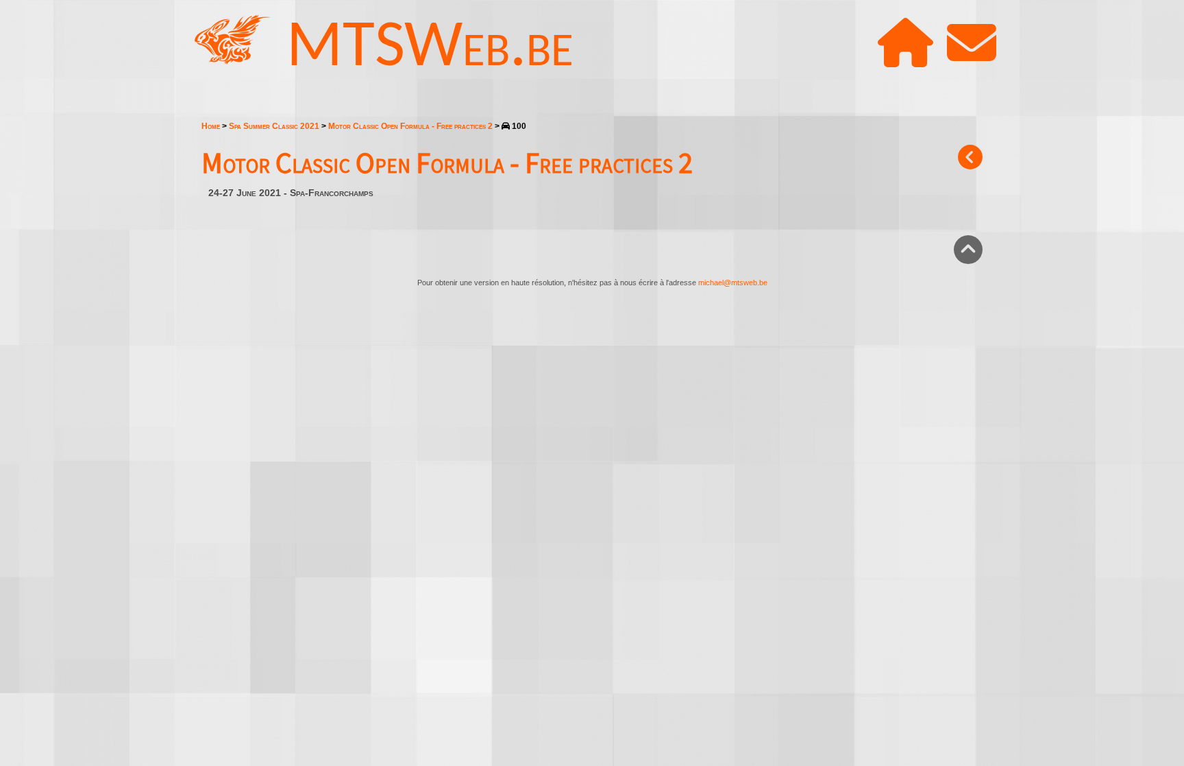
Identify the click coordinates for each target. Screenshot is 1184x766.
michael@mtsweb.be (732, 282)
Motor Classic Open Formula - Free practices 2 (410, 126)
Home (210, 126)
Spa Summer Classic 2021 (274, 126)
